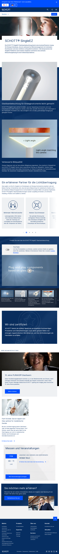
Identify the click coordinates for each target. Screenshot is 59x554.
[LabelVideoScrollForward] (56, 298)
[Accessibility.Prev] (23, 232)
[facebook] (46, 551)
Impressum (25, 551)
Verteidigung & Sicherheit (7, 543)
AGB (37, 551)
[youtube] (56, 551)
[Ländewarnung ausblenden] (56, 2)
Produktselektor (20, 526)
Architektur (4, 526)
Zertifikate (32, 529)
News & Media (48, 534)
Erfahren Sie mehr (7, 441)
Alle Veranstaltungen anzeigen (18, 476)
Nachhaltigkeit (33, 528)
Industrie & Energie (6, 538)
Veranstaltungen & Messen (51, 532)
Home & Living (5, 536)
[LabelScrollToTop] (55, 519)
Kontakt (54, 14)
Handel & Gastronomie (7, 541)
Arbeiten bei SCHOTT (35, 536)
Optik (3, 540)
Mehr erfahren (12, 391)
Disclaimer (19, 551)
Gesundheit (4, 534)
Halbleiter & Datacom (6, 545)
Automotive (4, 528)
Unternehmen (33, 526)
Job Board (32, 539)
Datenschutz (32, 551)
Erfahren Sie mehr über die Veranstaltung (31, 462)
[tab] (26, 232)
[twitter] (54, 551)
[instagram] (49, 551)
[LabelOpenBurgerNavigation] (56, 10)
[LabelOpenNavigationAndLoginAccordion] (52, 10)
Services (18, 534)
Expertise (18, 532)
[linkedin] (51, 551)
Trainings (18, 536)
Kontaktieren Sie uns (14, 498)
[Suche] (48, 10)
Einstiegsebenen (34, 537)
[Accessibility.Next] (36, 232)
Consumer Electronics (7, 533)
